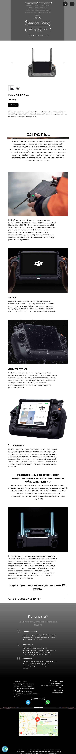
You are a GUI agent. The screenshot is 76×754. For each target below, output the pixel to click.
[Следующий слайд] (64, 62)
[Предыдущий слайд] (11, 62)
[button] (65, 4)
